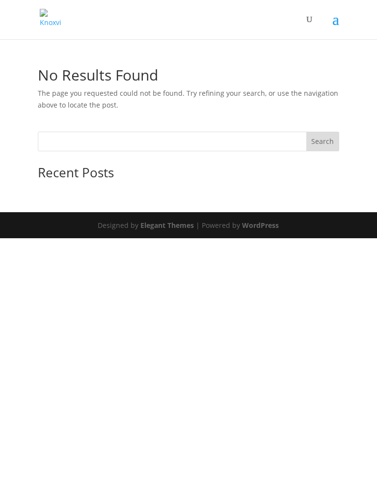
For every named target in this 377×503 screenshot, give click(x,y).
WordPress (260, 225)
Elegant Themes (167, 225)
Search (322, 141)
